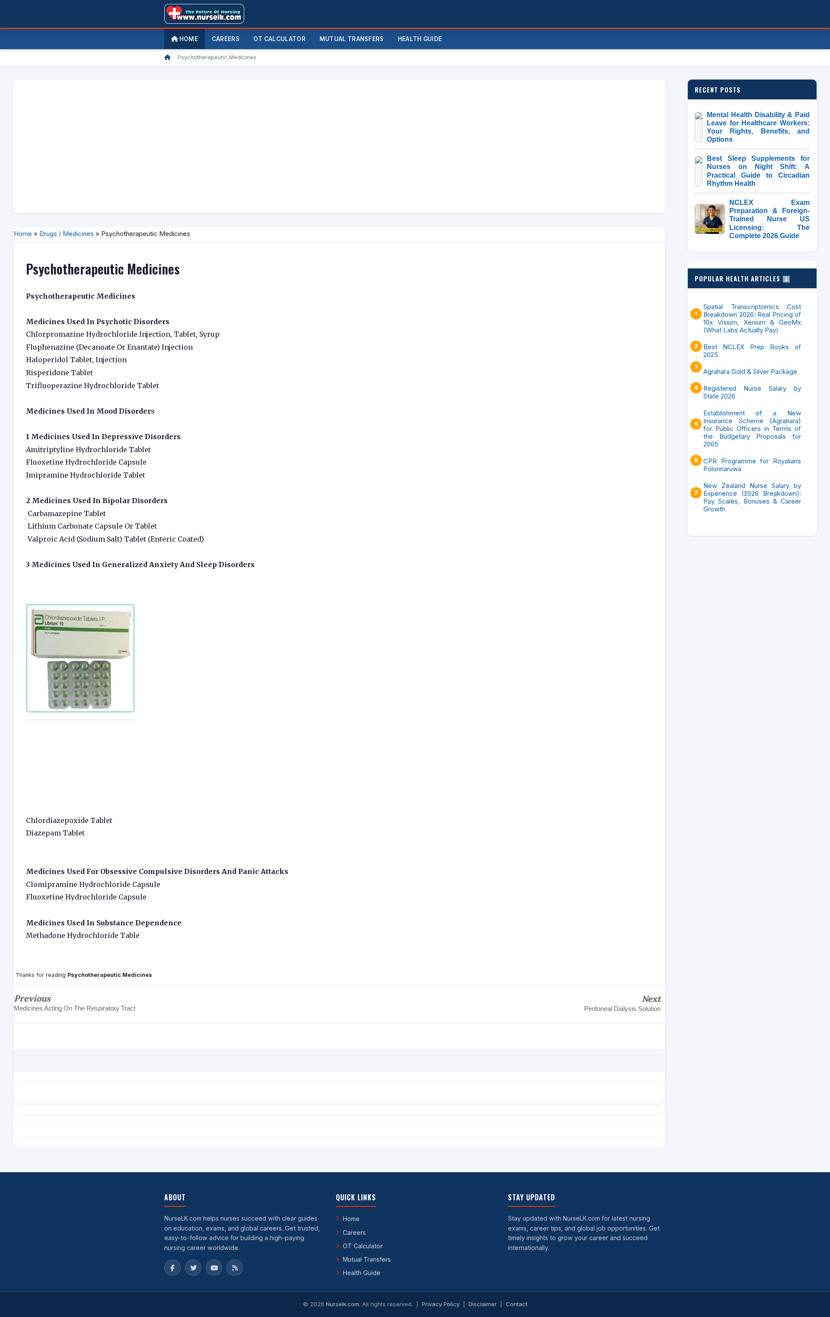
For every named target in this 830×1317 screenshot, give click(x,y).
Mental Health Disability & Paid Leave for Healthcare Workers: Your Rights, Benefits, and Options (758, 127)
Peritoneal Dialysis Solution (622, 1008)
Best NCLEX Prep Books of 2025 (752, 351)
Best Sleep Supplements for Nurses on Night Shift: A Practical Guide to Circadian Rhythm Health (758, 171)
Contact (516, 1304)
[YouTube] (214, 1268)
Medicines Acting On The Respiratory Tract (74, 1008)
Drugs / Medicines (66, 234)
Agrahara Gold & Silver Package (750, 372)
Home (188, 38)
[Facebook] (172, 1268)
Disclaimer (483, 1304)
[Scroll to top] (810, 1299)
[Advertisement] (279, 146)
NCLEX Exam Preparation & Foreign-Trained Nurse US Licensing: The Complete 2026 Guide (769, 219)
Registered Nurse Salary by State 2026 (752, 392)
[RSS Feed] (235, 1268)
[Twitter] (193, 1268)
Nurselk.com (342, 1304)
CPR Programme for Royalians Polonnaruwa (752, 465)
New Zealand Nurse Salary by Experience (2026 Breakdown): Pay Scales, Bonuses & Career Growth (752, 497)
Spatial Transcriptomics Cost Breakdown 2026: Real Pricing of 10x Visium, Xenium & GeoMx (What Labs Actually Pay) (752, 318)
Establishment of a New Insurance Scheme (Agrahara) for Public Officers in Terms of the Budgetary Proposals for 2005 (752, 428)
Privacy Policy (441, 1304)
